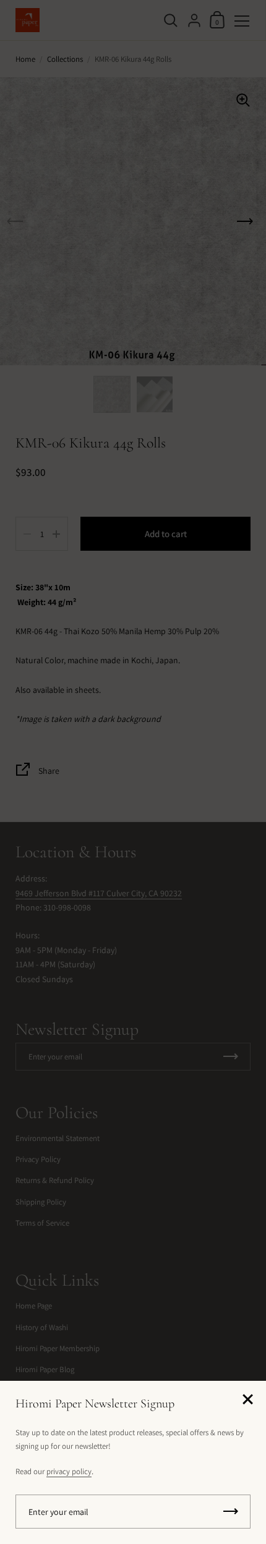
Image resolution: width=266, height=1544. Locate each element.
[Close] (247, 1400)
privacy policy (69, 1471)
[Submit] (230, 1512)
